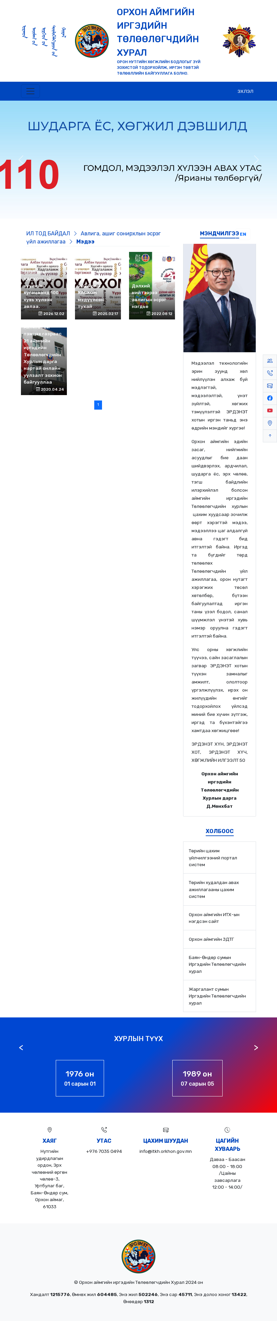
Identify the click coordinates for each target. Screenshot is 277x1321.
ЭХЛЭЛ (245, 91)
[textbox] (219, 584)
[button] (30, 91)
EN (243, 234)
